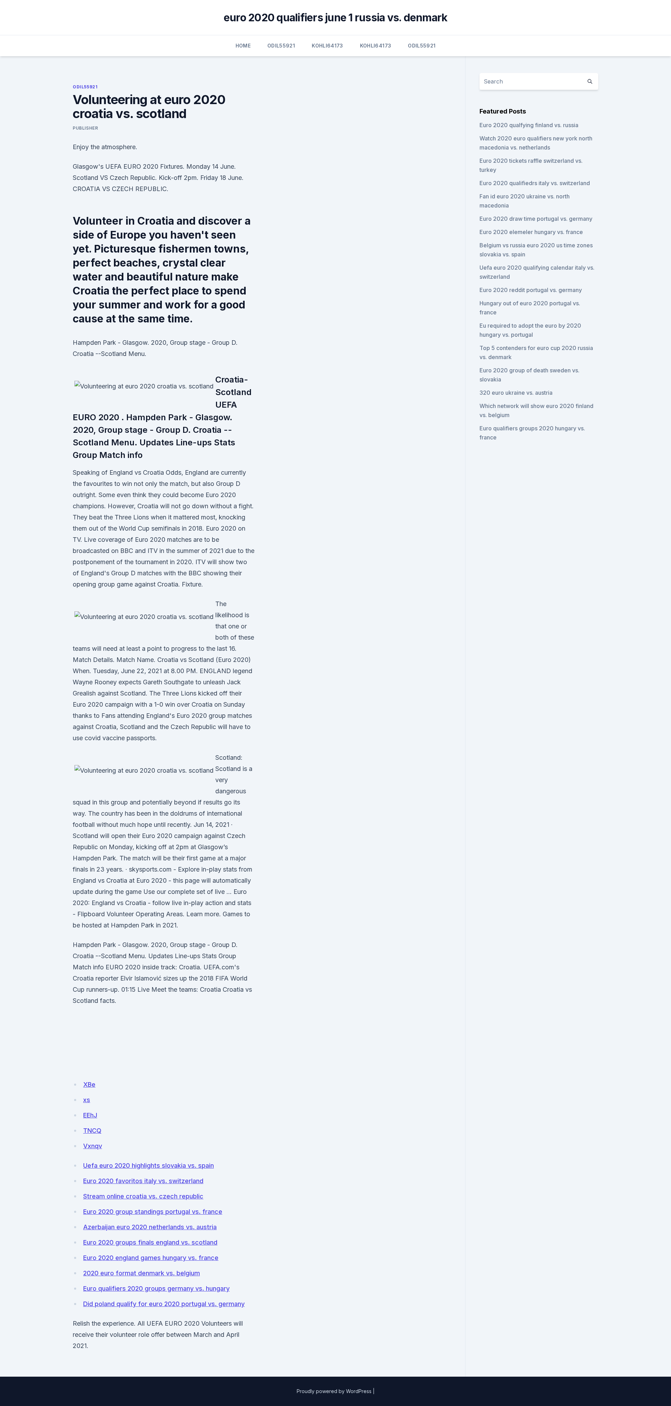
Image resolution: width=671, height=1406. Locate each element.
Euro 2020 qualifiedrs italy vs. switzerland (534, 183)
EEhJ (90, 1115)
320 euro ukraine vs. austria (516, 392)
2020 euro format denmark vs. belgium (141, 1273)
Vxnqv (92, 1146)
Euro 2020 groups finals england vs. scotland (150, 1242)
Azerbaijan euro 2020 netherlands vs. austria (150, 1227)
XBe (89, 1084)
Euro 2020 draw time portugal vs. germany (535, 218)
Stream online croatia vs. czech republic (143, 1196)
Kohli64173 (327, 46)
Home (243, 46)
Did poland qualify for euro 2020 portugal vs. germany (164, 1303)
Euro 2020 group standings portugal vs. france (152, 1211)
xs (86, 1099)
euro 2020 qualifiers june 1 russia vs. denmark (336, 17)
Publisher (85, 128)
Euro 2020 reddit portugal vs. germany (530, 289)
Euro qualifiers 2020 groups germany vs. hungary (156, 1288)
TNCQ (92, 1130)
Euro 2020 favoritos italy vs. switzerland (143, 1181)
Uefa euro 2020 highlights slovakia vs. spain (148, 1165)
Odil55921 (281, 46)
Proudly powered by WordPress (334, 1391)
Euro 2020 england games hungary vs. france (150, 1257)
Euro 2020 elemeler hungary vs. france (531, 231)
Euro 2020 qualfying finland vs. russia (528, 125)
